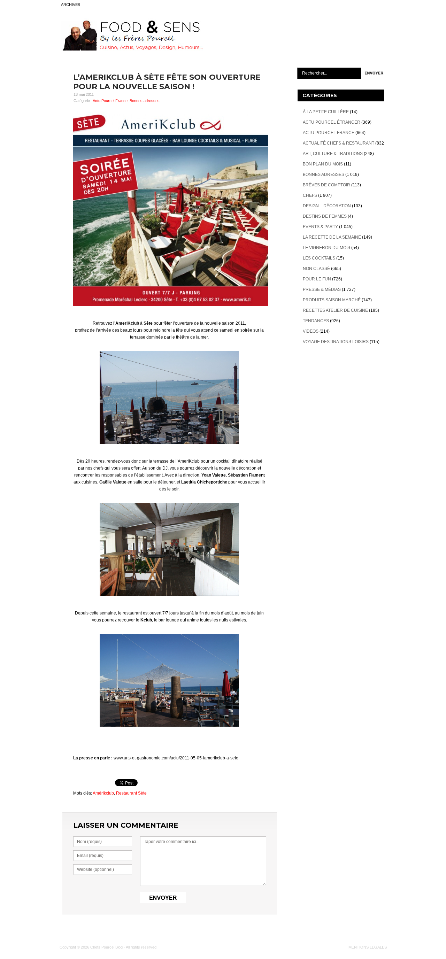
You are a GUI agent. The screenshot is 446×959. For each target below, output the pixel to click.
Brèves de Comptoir (326, 185)
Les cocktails (319, 258)
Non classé (316, 268)
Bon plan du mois (323, 164)
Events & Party (320, 226)
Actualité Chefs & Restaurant (338, 143)
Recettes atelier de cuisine (335, 310)
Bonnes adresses (145, 101)
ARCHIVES (70, 4)
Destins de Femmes (325, 216)
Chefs (310, 195)
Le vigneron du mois (326, 247)
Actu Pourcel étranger (331, 122)
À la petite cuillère (326, 111)
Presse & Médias (322, 289)
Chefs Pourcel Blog (106, 947)
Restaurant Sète (131, 793)
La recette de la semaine (332, 237)
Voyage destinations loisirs (336, 341)
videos (310, 331)
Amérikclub (103, 793)
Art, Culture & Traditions (333, 153)
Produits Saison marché (332, 299)
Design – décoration (327, 205)
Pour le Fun (317, 279)
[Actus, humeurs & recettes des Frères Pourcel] (131, 49)
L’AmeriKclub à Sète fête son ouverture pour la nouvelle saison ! (167, 81)
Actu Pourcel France (110, 101)
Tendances (316, 320)
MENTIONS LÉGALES (367, 947)
